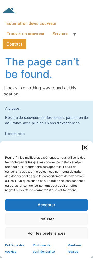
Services (60, 33)
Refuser (46, 219)
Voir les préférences (47, 233)
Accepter (46, 204)
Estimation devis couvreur (31, 23)
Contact (14, 44)
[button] (85, 147)
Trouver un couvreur (25, 33)
